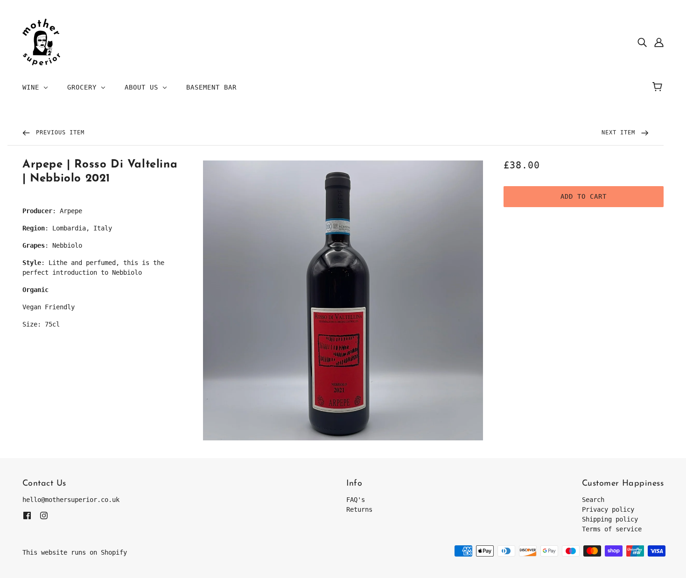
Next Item (620, 132)
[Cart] (658, 87)
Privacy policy (608, 509)
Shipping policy (610, 519)
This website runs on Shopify (74, 552)
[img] (642, 42)
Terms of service (612, 529)
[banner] (41, 41)
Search (593, 499)
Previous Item (58, 132)
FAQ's (355, 499)
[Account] (659, 42)
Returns (359, 509)
